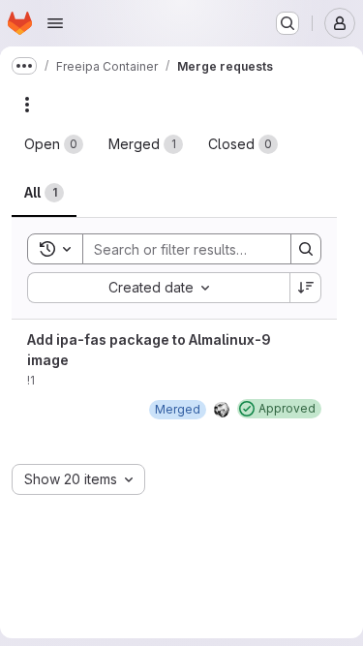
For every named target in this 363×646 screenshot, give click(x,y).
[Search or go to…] (287, 23)
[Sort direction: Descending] (305, 287)
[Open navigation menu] (55, 23)
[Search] (305, 248)
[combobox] (158, 287)
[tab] (54, 144)
